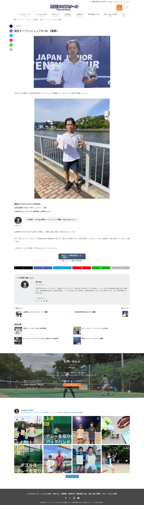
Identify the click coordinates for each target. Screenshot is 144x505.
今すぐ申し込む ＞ (72, 385)
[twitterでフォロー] (38, 301)
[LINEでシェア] (11, 44)
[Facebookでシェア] (11, 30)
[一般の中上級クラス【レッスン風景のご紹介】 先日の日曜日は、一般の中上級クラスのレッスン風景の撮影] (116, 459)
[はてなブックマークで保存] (11, 35)
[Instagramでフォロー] (44, 301)
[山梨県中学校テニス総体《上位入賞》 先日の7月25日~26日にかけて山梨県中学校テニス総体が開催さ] (86, 430)
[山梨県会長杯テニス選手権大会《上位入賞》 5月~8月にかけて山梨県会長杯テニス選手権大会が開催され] (28, 430)
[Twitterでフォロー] (70, 498)
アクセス (127, 2)
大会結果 (18, 26)
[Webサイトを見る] (36, 301)
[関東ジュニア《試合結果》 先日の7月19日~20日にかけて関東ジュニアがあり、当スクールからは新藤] (57, 459)
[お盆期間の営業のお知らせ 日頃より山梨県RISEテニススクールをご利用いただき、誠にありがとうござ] (116, 430)
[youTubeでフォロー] (78, 498)
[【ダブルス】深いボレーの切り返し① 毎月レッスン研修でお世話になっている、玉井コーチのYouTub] (28, 459)
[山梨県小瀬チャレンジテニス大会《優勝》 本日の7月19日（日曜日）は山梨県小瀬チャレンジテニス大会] (86, 459)
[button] (11, 49)
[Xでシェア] (11, 26)
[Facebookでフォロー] (41, 301)
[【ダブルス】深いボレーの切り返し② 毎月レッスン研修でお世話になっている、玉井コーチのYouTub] (57, 430)
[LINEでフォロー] (46, 301)
